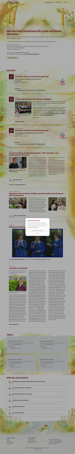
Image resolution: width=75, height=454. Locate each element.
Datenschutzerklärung (33, 227)
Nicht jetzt (37, 233)
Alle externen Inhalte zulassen (37, 230)
